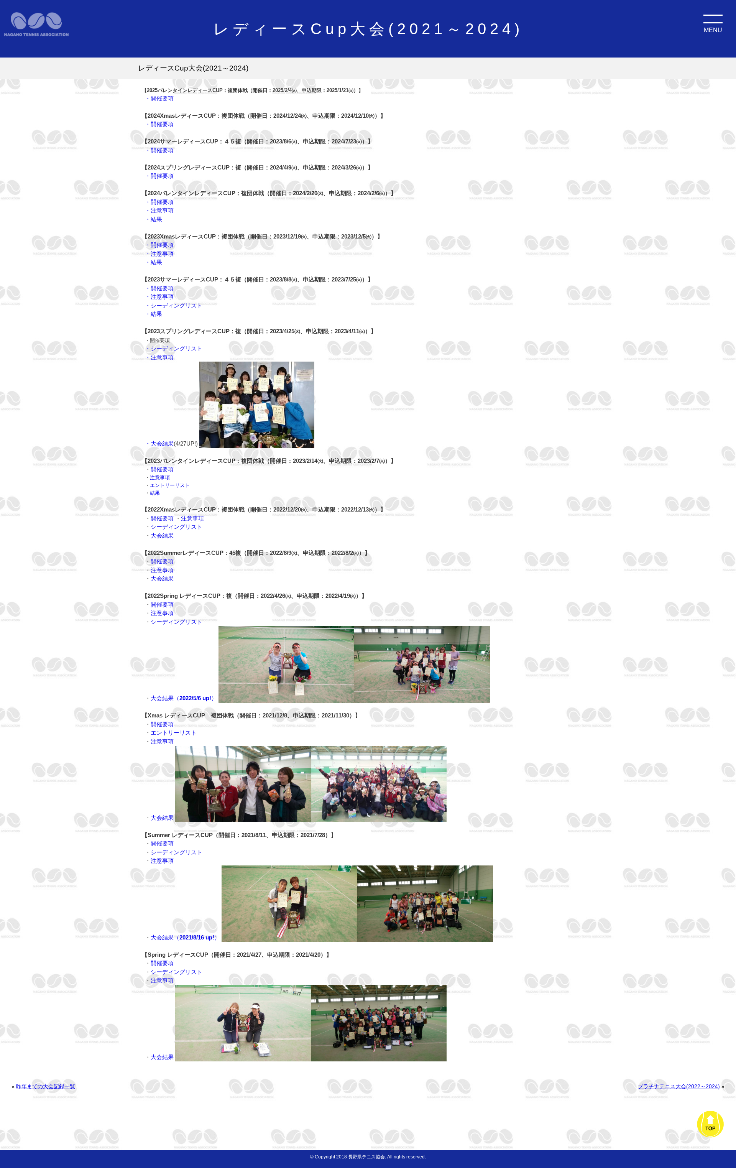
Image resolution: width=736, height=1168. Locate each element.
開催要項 (162, 469)
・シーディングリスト (173, 305)
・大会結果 (159, 443)
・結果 (153, 219)
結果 (155, 493)
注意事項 (160, 477)
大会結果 (162, 535)
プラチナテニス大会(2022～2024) (679, 1086)
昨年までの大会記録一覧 (45, 1086)
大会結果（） (184, 698)
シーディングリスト (176, 526)
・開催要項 (160, 98)
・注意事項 (159, 210)
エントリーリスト (170, 485)
